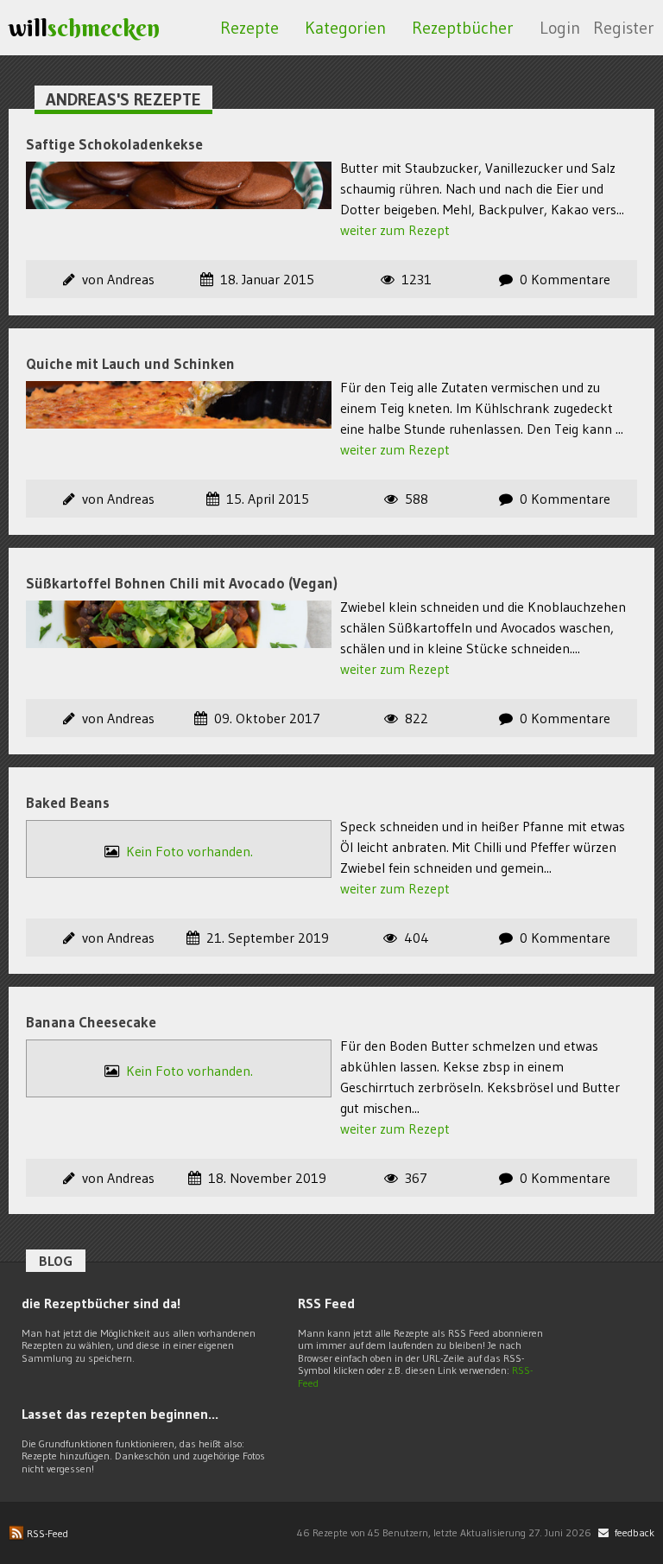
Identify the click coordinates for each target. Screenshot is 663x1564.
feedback (633, 1532)
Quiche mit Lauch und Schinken (130, 363)
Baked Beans (68, 802)
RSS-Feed (46, 1533)
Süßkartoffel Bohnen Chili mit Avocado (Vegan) (182, 583)
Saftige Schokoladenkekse (114, 144)
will (84, 27)
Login (560, 27)
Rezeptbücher (463, 27)
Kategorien (345, 27)
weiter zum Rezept (395, 229)
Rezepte (249, 27)
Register (623, 27)
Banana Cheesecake (91, 1022)
